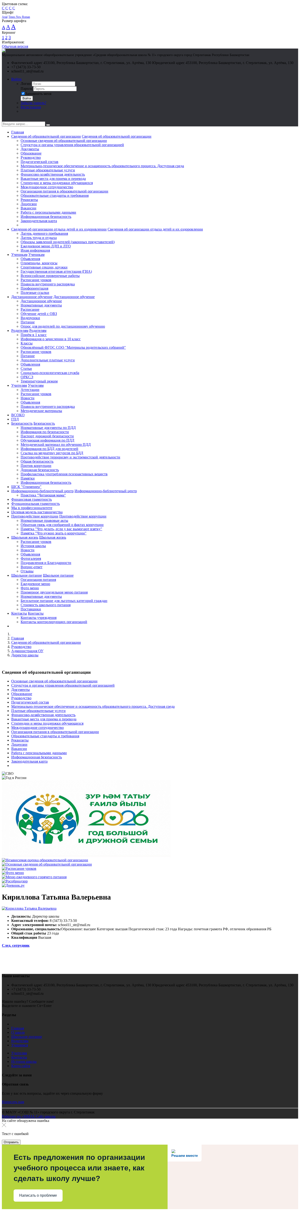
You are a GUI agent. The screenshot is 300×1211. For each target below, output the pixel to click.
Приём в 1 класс (34, 335)
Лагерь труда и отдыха (39, 238)
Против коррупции (36, 466)
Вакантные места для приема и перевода (53, 179)
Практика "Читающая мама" (43, 495)
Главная (17, 132)
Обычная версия (15, 46)
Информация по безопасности (45, 432)
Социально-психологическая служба (50, 373)
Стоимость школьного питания (46, 605)
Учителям (19, 385)
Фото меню (30, 588)
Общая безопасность (37, 461)
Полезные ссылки (35, 293)
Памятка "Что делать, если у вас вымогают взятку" (61, 529)
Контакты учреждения (38, 618)
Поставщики (31, 609)
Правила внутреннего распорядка (48, 284)
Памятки (28, 478)
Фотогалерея (31, 558)
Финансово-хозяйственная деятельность (53, 174)
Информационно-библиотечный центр (42, 491)
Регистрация (31, 107)
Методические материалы (41, 411)
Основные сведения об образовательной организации (64, 141)
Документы (30, 149)
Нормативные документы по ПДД (48, 428)
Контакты (19, 613)
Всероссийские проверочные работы (50, 276)
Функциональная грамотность (35, 504)
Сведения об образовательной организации (46, 136)
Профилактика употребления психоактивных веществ (64, 474)
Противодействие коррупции (34, 516)
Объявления (30, 259)
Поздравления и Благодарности (46, 563)
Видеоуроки (30, 318)
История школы (33, 546)
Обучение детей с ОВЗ (39, 314)
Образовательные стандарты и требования (55, 195)
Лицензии (29, 204)
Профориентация (34, 288)
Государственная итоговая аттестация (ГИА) (56, 271)
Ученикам (19, 255)
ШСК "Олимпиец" (26, 487)
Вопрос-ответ (31, 567)
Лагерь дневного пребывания (44, 233)
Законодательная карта (39, 221)
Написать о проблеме (38, 1195)
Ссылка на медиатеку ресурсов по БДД (52, 453)
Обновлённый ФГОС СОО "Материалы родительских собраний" (73, 347)
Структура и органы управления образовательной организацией (72, 145)
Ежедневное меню (35, 584)
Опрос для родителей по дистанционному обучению (63, 326)
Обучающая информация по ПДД (47, 440)
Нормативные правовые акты (44, 520)
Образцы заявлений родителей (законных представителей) (68, 242)
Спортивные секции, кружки (44, 267)
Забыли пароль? (33, 103)
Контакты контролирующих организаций (54, 622)
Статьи (26, 369)
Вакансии (28, 208)
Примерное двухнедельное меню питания (54, 592)
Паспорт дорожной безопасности (47, 436)
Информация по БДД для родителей (49, 449)
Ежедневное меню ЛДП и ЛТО (46, 246)
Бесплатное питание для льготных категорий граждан (64, 601)
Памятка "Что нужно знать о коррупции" (53, 533)
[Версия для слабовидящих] (5, 119)
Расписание (30, 309)
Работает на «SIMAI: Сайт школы (29, 1116)
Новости (27, 398)
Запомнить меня (38, 94)
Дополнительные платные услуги (48, 360)
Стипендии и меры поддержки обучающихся (57, 183)
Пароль (26, 89)
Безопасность (22, 423)
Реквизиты (29, 200)
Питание (28, 322)
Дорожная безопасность (40, 470)
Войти (16, 79)
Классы (27, 343)
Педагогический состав (39, 162)
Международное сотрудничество (47, 187)
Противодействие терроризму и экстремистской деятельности (70, 457)
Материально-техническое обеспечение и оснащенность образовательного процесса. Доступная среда (102, 166)
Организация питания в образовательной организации (64, 191)
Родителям (19, 331)
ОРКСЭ (27, 377)
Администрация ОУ (27, 651)
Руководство (31, 157)
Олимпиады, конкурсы (39, 263)
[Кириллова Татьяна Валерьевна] (29, 908)
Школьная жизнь (24, 537)
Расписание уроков (36, 280)
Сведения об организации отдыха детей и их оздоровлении (59, 229)
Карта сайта (20, 1066)
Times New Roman (19, 17)
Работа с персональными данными (48, 212)
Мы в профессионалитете (31, 508)
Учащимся (19, 1045)
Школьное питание (26, 575)
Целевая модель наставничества (37, 512)
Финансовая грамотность (31, 499)
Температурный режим (39, 381)
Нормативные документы (41, 305)
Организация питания (38, 580)
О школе (18, 1032)
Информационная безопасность (46, 217)
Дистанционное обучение (31, 297)
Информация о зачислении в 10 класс (51, 339)
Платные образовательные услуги (48, 170)
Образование (31, 153)
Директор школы (24, 655)
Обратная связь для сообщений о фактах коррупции (62, 525)
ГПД (15, 419)
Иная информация (35, 250)
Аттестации (30, 390)
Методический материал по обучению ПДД (56, 445)
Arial (5, 17)
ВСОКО (18, 415)
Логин (26, 84)
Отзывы (27, 571)
